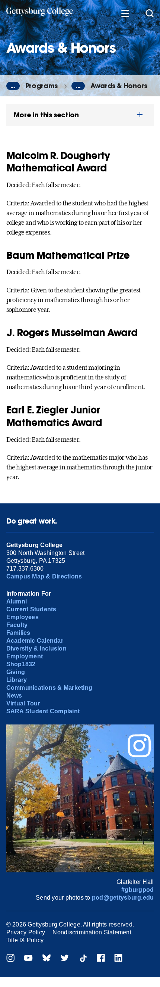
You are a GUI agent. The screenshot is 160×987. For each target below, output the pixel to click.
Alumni (16, 601)
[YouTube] (28, 958)
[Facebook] (101, 959)
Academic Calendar (34, 640)
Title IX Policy (25, 940)
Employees (22, 617)
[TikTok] (83, 958)
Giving (15, 672)
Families (18, 633)
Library (16, 680)
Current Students (31, 609)
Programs (41, 85)
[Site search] (149, 13)
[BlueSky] (46, 958)
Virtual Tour (23, 703)
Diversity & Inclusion (36, 648)
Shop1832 (21, 664)
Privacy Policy (25, 932)
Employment (24, 656)
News (14, 695)
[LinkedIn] (118, 959)
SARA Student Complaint (43, 711)
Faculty (17, 625)
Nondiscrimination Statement (91, 932)
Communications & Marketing (49, 688)
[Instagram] (10, 959)
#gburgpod (137, 890)
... (13, 86)
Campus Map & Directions (44, 576)
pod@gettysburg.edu (123, 897)
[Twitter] (64, 958)
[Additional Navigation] (125, 13)
